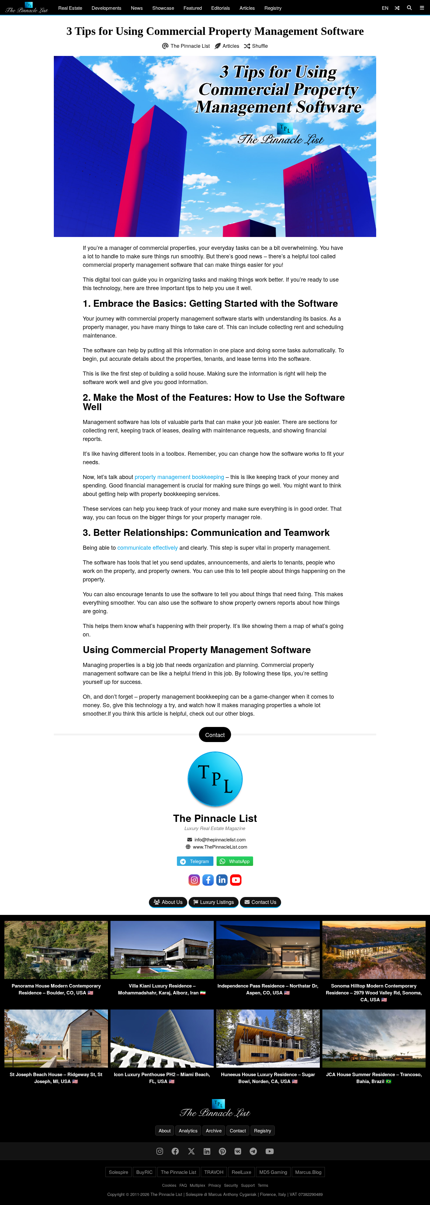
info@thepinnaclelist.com (220, 839)
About (165, 1130)
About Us (172, 901)
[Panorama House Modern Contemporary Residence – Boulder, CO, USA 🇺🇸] (56, 977)
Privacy (214, 1185)
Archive (214, 1130)
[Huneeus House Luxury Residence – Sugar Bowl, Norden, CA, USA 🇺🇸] (268, 1065)
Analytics (188, 1130)
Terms (263, 1185)
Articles (247, 7)
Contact (238, 1130)
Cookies (169, 1185)
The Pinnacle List (190, 45)
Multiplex (197, 1185)
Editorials (220, 7)
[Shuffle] (397, 7)
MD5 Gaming (273, 1172)
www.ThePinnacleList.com (220, 846)
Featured (193, 7)
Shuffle (260, 45)
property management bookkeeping (179, 476)
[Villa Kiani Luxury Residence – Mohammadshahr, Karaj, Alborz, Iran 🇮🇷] (162, 977)
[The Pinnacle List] (215, 1108)
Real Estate (70, 7)
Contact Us (264, 901)
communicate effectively (147, 547)
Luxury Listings (217, 901)
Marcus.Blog (308, 1172)
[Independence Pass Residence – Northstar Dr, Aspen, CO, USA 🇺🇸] (268, 977)
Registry (273, 7)
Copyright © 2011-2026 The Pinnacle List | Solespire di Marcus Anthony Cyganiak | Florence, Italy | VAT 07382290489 (215, 1194)
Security (231, 1185)
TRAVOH (213, 1172)
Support (248, 1185)
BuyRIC (144, 1172)
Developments (107, 7)
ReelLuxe (241, 1172)
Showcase (163, 7)
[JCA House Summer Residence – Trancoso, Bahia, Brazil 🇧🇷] (374, 1065)
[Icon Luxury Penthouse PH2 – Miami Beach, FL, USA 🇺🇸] (162, 1065)
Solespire (118, 1172)
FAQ (183, 1185)
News (137, 7)
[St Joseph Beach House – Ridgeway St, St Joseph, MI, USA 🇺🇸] (56, 1065)
